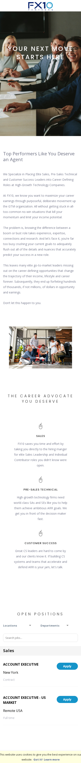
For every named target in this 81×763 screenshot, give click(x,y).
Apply (67, 666)
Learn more (52, 759)
